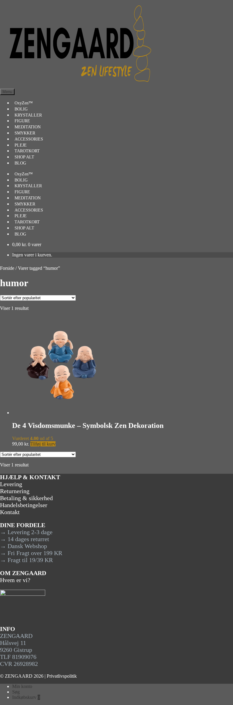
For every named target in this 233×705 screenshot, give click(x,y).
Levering (11, 484)
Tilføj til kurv (43, 443)
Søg (16, 691)
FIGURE (22, 121)
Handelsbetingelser (23, 505)
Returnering (14, 491)
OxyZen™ (24, 103)
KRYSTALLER (28, 115)
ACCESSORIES (29, 139)
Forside (7, 268)
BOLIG (21, 109)
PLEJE (21, 145)
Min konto (22, 686)
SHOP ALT (24, 157)
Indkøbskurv (26, 697)
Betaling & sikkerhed (26, 498)
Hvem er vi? (15, 580)
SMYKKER (25, 133)
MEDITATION (28, 127)
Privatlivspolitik (62, 676)
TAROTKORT (27, 151)
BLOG (20, 163)
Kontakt (10, 512)
